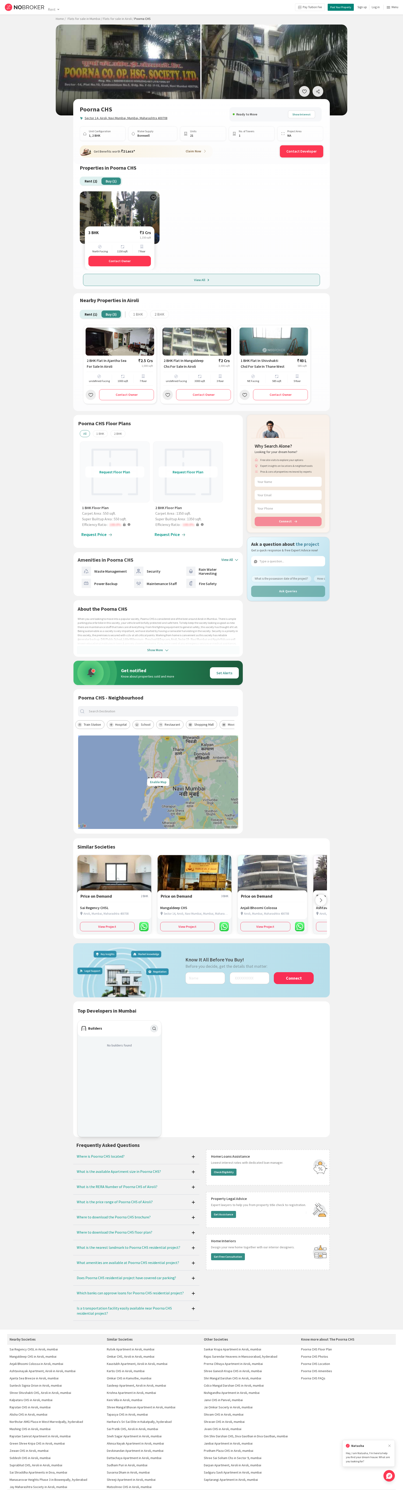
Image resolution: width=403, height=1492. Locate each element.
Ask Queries (288, 591)
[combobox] (162, 711)
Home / (61, 19)
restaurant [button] (172, 724)
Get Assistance (223, 1214)
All (85, 434)
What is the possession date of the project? (281, 578)
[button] (116, 524)
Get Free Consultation (228, 1256)
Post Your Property (340, 7)
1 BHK (138, 314)
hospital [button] (121, 724)
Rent (51, 9)
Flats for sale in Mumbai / (85, 19)
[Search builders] (154, 1028)
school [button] (145, 724)
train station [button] (92, 724)
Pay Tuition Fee (312, 7)
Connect (285, 521)
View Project (107, 926)
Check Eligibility (224, 1172)
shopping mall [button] (204, 724)
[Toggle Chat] (389, 1475)
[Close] (389, 1445)
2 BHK (159, 314)
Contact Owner (120, 261)
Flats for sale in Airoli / (118, 19)
